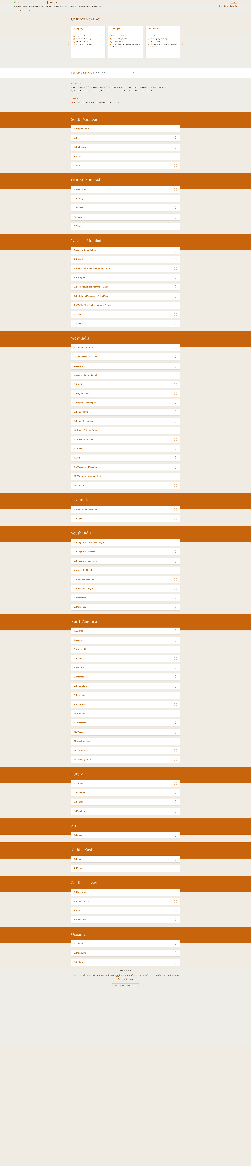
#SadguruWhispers (125, 970)
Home (15, 11)
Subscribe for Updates (125, 985)
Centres (22, 11)
